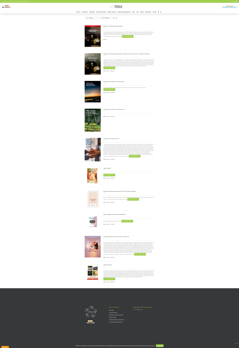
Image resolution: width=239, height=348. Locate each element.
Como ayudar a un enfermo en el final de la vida (113, 109)
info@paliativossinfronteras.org (24, 1)
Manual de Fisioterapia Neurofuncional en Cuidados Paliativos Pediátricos (119, 191)
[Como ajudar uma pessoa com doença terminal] (93, 91)
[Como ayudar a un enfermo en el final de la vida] (93, 120)
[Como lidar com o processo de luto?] (93, 149)
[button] (160, 12)
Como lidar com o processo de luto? (111, 138)
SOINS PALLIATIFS (107, 265)
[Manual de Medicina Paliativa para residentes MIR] (93, 222)
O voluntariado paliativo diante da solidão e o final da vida (116, 236)
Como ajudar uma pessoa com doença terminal (113, 81)
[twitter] (135, 309)
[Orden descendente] (99, 18)
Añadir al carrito (107, 92)
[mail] (142, 309)
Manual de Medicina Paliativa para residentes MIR (114, 214)
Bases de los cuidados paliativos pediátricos (113, 26)
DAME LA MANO (107, 168)
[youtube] (137, 309)
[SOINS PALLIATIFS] (93, 272)
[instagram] (139, 309)
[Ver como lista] (116, 18)
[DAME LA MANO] (93, 176)
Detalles (105, 39)
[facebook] (133, 309)
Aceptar (160, 345)
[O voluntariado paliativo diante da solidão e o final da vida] (93, 246)
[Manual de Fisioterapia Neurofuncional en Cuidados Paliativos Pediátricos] (93, 199)
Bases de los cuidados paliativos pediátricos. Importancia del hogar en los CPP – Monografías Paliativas (126, 53)
